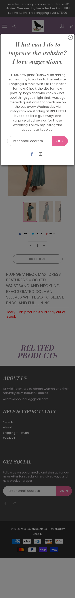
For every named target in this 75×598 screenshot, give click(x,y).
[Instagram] (40, 153)
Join (60, 141)
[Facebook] (31, 153)
